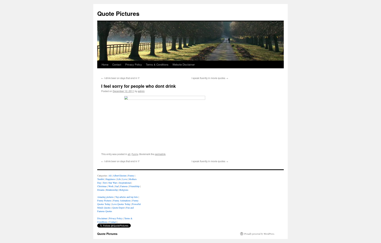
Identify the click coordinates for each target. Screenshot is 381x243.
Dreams (101, 189)
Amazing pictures (105, 196)
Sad (117, 186)
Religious (123, 189)
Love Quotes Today (121, 204)
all (129, 154)
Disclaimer (102, 218)
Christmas (102, 186)
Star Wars (112, 182)
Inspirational (125, 182)
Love (124, 179)
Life (119, 179)
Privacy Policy (133, 64)
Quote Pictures (118, 13)
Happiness (110, 179)
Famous (124, 186)
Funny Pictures (104, 200)
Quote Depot (118, 207)
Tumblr (100, 179)
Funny (135, 154)
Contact (116, 64)
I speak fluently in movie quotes (209, 78)
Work (111, 186)
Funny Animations (122, 200)
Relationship (112, 189)
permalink (160, 154)
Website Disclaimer (183, 64)
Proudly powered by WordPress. (259, 233)
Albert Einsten (119, 175)
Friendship (134, 186)
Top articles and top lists (126, 196)
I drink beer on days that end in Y (120, 78)
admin (141, 91)
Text (105, 182)
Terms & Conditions (157, 64)
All (109, 175)
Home (105, 64)
